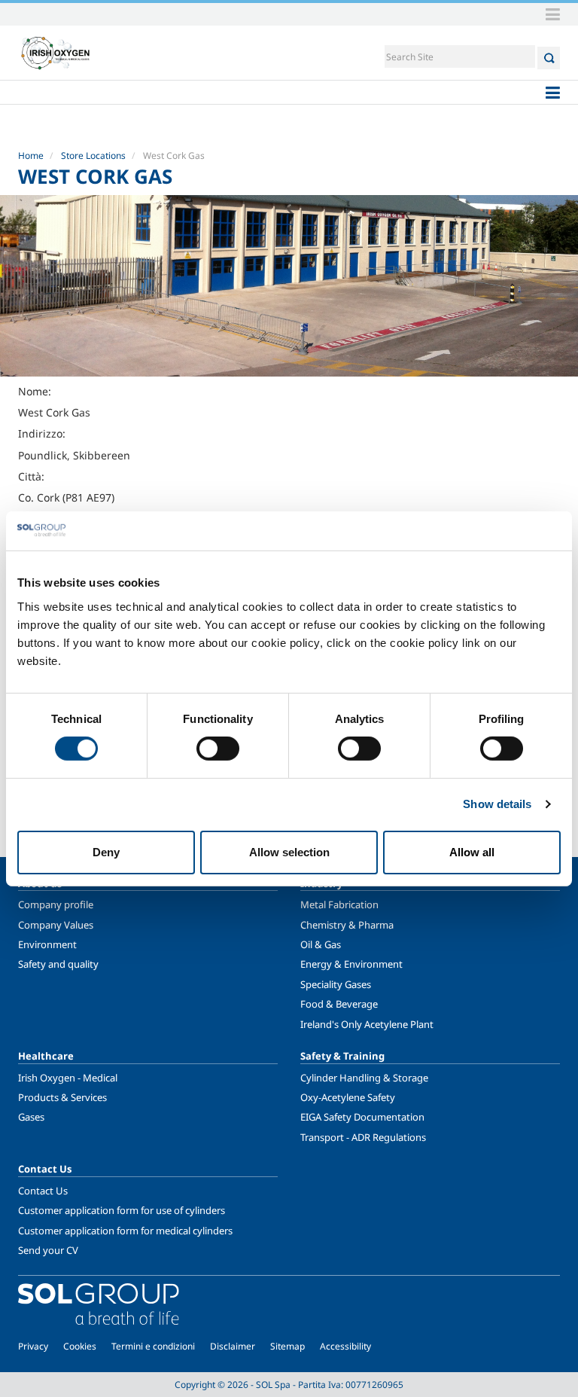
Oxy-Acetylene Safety (347, 1097)
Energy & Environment (351, 964)
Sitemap (287, 1346)
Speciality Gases (335, 984)
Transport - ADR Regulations (363, 1137)
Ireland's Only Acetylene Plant (367, 1024)
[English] (55, 52)
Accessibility (345, 1346)
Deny (106, 852)
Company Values (55, 925)
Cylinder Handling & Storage (364, 1077)
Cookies (79, 1346)
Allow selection (289, 852)
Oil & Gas (320, 944)
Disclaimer (232, 1346)
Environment (47, 944)
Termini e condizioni (153, 1346)
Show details (497, 804)
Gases (31, 1117)
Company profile (55, 904)
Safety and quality (58, 964)
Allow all (471, 852)
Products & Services (62, 1097)
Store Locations (93, 155)
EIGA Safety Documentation (362, 1117)
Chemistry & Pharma (347, 925)
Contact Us (43, 1190)
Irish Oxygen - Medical (67, 1077)
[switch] (217, 749)
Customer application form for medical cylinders (125, 1230)
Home (31, 155)
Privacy (33, 1346)
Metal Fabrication (339, 904)
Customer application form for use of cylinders (121, 1210)
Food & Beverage (339, 1004)
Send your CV (48, 1250)
